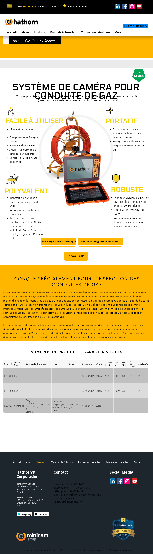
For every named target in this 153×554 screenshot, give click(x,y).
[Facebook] (124, 6)
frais (62, 484)
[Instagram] (132, 6)
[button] (25, 32)
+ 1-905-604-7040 (80, 487)
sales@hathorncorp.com (67, 501)
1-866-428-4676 (75, 484)
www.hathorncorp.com (123, 550)
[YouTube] (139, 6)
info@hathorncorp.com (88, 494)
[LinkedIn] (117, 6)
